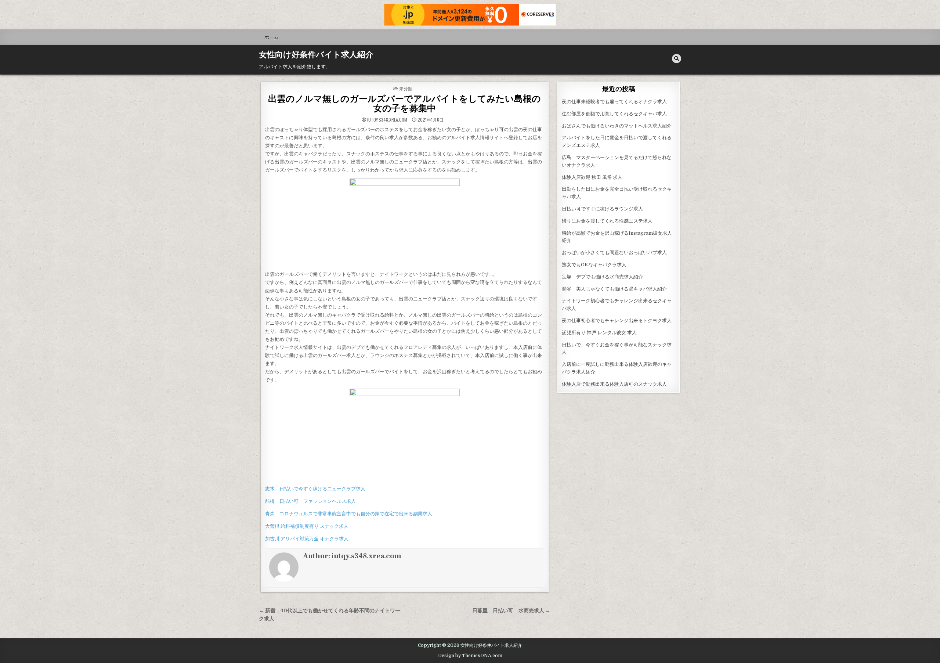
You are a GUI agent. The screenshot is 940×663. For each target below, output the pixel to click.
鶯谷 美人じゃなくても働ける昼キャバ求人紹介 (614, 289)
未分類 (405, 88)
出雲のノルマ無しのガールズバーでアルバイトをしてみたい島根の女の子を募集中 (404, 103)
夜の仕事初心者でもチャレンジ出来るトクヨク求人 (617, 320)
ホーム (271, 37)
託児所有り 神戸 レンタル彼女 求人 (599, 332)
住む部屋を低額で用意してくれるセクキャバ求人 (614, 113)
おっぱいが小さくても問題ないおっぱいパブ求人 (614, 252)
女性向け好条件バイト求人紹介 (316, 55)
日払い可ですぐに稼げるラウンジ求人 (602, 209)
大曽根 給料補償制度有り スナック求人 (306, 526)
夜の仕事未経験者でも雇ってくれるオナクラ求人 (614, 101)
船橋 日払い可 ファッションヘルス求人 (310, 501)
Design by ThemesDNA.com (470, 655)
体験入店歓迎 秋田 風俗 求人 (592, 177)
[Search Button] (676, 58)
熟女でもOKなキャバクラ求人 (594, 264)
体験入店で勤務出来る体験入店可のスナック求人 (614, 384)
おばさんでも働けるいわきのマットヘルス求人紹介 (617, 126)
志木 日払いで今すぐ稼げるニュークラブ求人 (315, 488)
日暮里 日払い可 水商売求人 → (511, 610)
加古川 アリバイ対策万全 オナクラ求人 (306, 538)
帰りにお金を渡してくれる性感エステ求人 (607, 221)
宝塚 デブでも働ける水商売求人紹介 (602, 277)
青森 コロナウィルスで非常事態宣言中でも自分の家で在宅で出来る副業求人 (348, 513)
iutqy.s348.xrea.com (387, 120)
